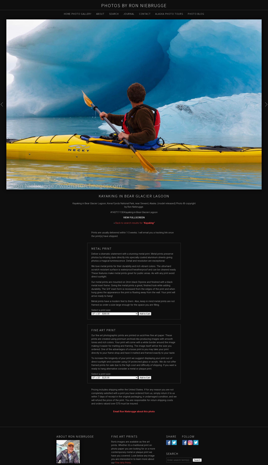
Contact (145, 13)
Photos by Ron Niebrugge (134, 5)
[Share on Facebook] (168, 443)
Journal (128, 13)
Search (114, 13)
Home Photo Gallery (78, 13)
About (100, 13)
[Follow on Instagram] (190, 443)
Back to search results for (134, 223)
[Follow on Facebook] (184, 443)
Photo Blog (196, 13)
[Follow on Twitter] (195, 443)
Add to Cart (145, 314)
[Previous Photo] (3, 110)
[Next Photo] (265, 110)
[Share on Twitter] (174, 443)
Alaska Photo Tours (169, 13)
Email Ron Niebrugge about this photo (134, 411)
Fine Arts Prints (123, 462)
